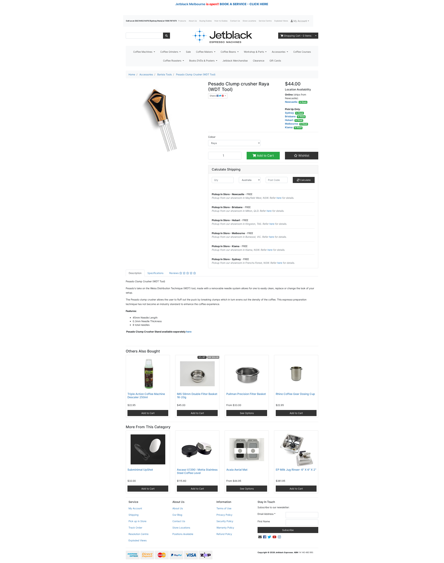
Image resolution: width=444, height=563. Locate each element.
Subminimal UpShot (140, 469)
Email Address (266, 513)
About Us (193, 21)
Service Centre (265, 21)
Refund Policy (224, 534)
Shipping (134, 514)
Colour (211, 136)
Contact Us (235, 21)
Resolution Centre (138, 534)
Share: (213, 95)
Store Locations (249, 21)
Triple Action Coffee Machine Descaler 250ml (146, 395)
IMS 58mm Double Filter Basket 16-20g (197, 395)
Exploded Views (281, 21)
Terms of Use (223, 508)
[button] (299, 20)
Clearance (258, 60)
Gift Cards (275, 60)
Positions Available (182, 534)
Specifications (155, 273)
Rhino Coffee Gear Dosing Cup (295, 394)
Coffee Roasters (172, 60)
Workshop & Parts (254, 51)
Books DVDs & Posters (202, 60)
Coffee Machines (143, 51)
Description (135, 273)
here (278, 197)
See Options (247, 413)
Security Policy (224, 521)
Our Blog (177, 514)
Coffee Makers (204, 51)
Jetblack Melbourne (190, 4)
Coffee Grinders (169, 51)
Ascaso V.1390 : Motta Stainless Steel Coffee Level (197, 471)
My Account (135, 508)
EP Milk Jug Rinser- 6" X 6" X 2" (296, 469)
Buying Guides (205, 21)
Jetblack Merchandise (235, 60)
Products (182, 21)
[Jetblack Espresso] (222, 35)
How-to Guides (220, 21)
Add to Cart (265, 155)
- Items (297, 35)
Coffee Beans (229, 51)
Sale (188, 51)
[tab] (135, 273)
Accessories (279, 51)
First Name (264, 521)
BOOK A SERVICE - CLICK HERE (244, 4)
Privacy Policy (224, 514)
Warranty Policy (225, 527)
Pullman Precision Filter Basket (246, 394)
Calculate (305, 179)
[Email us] (260, 537)
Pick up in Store (137, 521)
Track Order (135, 527)
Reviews (174, 273)
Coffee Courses (302, 51)
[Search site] (166, 36)
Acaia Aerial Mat (236, 469)
